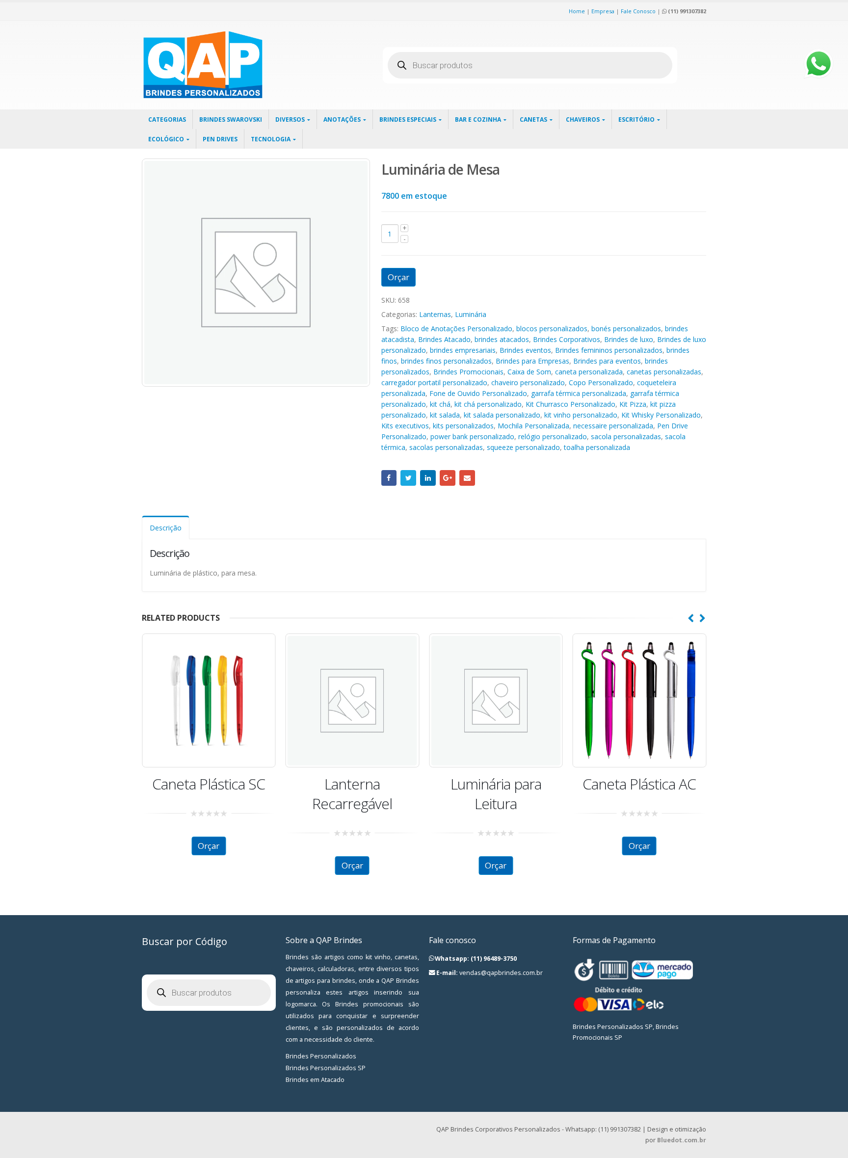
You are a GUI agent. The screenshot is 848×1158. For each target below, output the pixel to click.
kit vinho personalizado (580, 415)
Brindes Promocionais (468, 371)
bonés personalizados (626, 328)
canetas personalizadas (664, 371)
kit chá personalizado (488, 404)
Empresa (602, 11)
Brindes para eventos (607, 361)
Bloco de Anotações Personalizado (456, 328)
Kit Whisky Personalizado (661, 415)
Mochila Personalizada (533, 425)
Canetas (533, 119)
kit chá (440, 404)
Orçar (398, 277)
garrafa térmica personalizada (578, 393)
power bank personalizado (472, 436)
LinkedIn (428, 478)
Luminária (470, 314)
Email (467, 478)
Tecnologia (271, 139)
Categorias (167, 119)
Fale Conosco (638, 11)
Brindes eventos (525, 350)
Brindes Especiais (407, 119)
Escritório (636, 119)
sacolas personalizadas (446, 447)
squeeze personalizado (523, 447)
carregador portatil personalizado (434, 382)
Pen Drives (220, 139)
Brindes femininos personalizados (608, 350)
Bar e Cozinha (478, 119)
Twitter (408, 478)
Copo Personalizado (601, 382)
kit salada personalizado (502, 415)
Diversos (290, 119)
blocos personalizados (551, 328)
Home (577, 11)
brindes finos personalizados (446, 361)
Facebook (389, 478)
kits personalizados (463, 425)
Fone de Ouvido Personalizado (478, 393)
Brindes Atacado (444, 339)
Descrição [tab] (166, 527)
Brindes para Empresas (532, 361)
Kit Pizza (632, 404)
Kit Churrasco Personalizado (570, 404)
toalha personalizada (597, 447)
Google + (447, 478)
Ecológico (166, 139)
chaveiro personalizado (528, 382)
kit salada (445, 415)
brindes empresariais (463, 350)
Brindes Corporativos (566, 339)
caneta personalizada (589, 371)
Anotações (342, 119)
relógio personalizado (552, 436)
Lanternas (435, 314)
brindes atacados (502, 339)
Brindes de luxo (628, 339)
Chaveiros (583, 119)
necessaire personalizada (613, 425)
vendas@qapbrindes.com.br (501, 973)
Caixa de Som (529, 371)
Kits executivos (405, 425)
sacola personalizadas (626, 436)
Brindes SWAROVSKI (230, 119)
